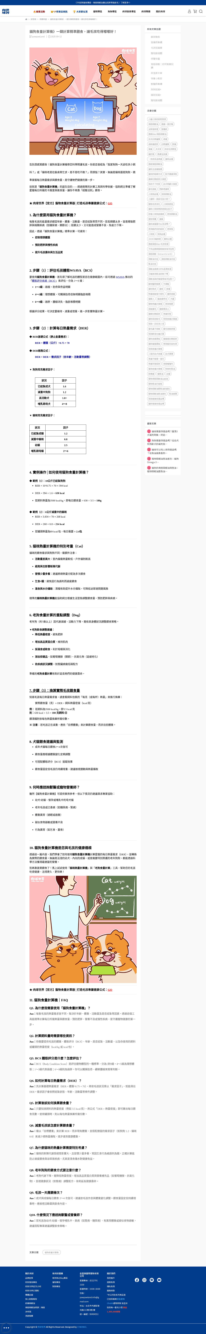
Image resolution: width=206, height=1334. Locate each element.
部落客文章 (156, 73)
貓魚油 (160, 373)
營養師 (164, 129)
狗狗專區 (56, 1286)
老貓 (165, 139)
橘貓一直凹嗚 (167, 124)
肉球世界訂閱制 (32, 1290)
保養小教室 (156, 78)
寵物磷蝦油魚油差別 (157, 393)
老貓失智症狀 (154, 363)
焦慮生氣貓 (162, 154)
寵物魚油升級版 (155, 383)
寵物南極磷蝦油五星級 (158, 378)
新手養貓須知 (171, 173)
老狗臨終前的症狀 (156, 228)
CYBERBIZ (81, 1326)
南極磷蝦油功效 (168, 258)
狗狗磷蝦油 (166, 194)
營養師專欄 (156, 42)
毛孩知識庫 (156, 47)
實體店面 (29, 1294)
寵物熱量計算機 (155, 303)
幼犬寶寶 (169, 353)
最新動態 (155, 36)
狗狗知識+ (156, 89)
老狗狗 (170, 228)
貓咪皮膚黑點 (154, 338)
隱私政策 (111, 1286)
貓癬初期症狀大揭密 (157, 179)
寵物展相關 (156, 53)
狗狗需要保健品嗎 (156, 398)
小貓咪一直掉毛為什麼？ (159, 198)
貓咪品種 (169, 158)
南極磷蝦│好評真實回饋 (162, 65)
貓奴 (161, 288)
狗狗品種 (161, 233)
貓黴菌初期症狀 (170, 338)
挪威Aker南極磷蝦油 (157, 134)
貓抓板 (151, 154)
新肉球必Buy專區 (60, 1278)
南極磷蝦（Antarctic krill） (160, 253)
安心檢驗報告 (31, 1299)
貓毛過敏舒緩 (169, 328)
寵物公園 (168, 238)
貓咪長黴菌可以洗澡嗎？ (159, 223)
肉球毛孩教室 (170, 149)
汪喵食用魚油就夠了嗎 (158, 273)
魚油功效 (152, 263)
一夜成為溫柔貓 (155, 158)
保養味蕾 (155, 58)
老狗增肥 (169, 303)
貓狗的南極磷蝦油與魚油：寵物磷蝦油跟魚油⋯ (163, 469)
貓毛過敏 (152, 188)
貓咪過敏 (171, 293)
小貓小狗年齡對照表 (157, 119)
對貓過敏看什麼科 (156, 293)
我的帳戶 (111, 1278)
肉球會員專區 (31, 1282)
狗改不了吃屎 (154, 183)
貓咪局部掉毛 (154, 318)
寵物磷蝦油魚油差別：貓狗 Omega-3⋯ (163, 460)
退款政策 (111, 1282)
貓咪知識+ (156, 94)
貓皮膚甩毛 (162, 298)
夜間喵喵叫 (168, 363)
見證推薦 (29, 1315)
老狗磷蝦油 (172, 213)
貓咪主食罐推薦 (155, 169)
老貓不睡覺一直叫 (156, 358)
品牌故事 (29, 1278)
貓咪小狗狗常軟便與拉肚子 (160, 208)
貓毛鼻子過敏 (154, 328)
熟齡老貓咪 (164, 188)
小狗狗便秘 (168, 203)
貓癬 (161, 218)
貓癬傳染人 (164, 308)
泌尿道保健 (153, 129)
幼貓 (168, 373)
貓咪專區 (56, 1282)
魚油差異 (173, 393)
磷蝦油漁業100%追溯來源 (159, 268)
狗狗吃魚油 (170, 368)
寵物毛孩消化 (154, 203)
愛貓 (168, 288)
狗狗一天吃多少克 (156, 323)
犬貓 (172, 298)
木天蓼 (158, 149)
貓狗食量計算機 (51, 1252)
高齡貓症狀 (153, 144)
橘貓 (150, 149)
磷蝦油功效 (153, 258)
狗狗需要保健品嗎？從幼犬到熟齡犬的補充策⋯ (163, 442)
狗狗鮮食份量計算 (156, 333)
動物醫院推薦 (154, 283)
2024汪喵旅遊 (154, 238)
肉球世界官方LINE (33, 1286)
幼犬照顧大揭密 (170, 183)
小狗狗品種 (153, 194)
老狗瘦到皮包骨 (170, 343)
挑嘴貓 (151, 373)
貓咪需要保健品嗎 (156, 403)
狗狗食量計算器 (170, 318)
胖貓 (174, 144)
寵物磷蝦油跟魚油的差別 (159, 388)
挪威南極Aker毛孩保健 (158, 243)
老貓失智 (167, 313)
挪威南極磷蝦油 (155, 164)
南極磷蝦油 (153, 124)
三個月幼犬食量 (155, 353)
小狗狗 (151, 233)
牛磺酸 (166, 283)
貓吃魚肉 (152, 288)
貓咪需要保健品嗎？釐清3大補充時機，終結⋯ (162, 433)
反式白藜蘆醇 (154, 139)
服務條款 (111, 1290)
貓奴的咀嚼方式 (155, 173)
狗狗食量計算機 (155, 348)
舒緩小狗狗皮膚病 (156, 213)
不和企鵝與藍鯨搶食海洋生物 (161, 248)
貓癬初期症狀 (154, 313)
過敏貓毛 (152, 308)
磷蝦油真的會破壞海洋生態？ (161, 278)
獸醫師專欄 (156, 84)
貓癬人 (151, 298)
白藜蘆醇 (165, 144)
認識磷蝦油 (30, 1303)
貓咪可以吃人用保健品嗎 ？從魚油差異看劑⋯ (161, 451)
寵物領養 (152, 218)
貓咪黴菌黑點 (154, 343)
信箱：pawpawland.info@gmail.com (89, 1297)
